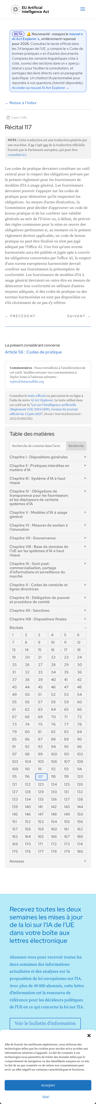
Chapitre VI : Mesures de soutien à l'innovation (39, 527)
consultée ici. (17, 155)
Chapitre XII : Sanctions (29, 610)
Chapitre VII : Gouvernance (33, 538)
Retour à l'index (20, 102)
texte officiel (37, 396)
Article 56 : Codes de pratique (33, 352)
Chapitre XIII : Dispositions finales (38, 619)
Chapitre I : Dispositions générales (39, 457)
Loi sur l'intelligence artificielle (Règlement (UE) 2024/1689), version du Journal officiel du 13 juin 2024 (44, 409)
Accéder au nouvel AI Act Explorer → (40, 87)
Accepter (48, 1085)
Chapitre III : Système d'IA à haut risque (37, 480)
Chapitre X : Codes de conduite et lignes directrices (39, 586)
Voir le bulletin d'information (45, 1023)
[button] (89, 1035)
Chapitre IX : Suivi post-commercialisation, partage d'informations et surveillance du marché (37, 570)
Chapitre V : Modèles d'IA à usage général (38, 514)
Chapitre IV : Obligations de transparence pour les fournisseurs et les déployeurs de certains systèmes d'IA (39, 497)
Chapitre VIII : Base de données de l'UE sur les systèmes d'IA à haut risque (39, 550)
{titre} (45, 1096)
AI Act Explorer (42, 400)
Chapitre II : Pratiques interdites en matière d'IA (39, 467)
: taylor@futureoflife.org (34, 379)
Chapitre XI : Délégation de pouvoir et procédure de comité (40, 599)
